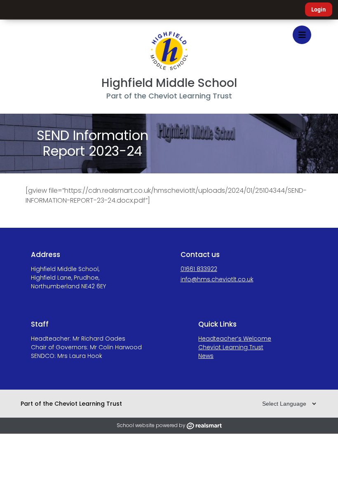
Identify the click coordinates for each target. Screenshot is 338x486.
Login (318, 9)
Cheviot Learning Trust (230, 347)
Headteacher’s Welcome (234, 338)
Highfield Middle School (169, 83)
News (206, 356)
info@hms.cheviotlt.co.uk (217, 279)
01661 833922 (199, 269)
